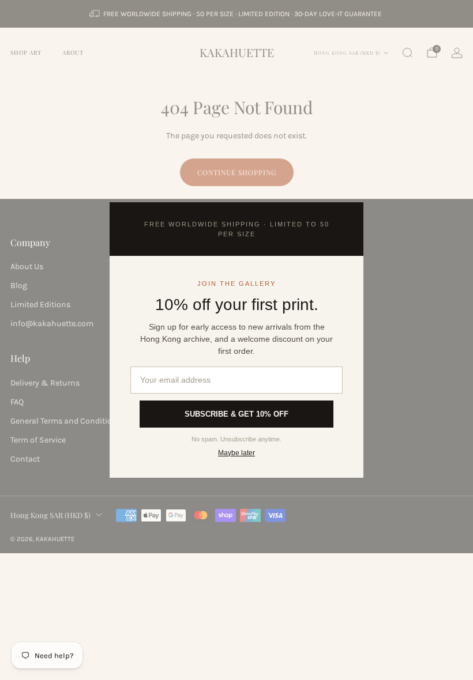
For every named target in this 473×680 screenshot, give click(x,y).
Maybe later (236, 453)
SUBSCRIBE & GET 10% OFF (236, 414)
